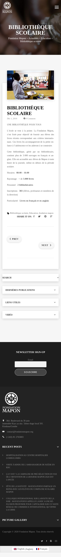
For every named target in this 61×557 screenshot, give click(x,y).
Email (30, 360)
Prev (15, 239)
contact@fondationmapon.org (20, 432)
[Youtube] (56, 541)
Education (33, 213)
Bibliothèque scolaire (19, 213)
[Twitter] (42, 541)
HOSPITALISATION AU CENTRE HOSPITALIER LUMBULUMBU (27, 456)
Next (45, 245)
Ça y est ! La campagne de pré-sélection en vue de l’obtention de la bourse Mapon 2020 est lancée (31, 477)
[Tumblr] (50, 541)
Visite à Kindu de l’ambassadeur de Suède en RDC (30, 466)
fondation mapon (46, 213)
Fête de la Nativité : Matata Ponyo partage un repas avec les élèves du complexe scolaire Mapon (31, 489)
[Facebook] (46, 541)
